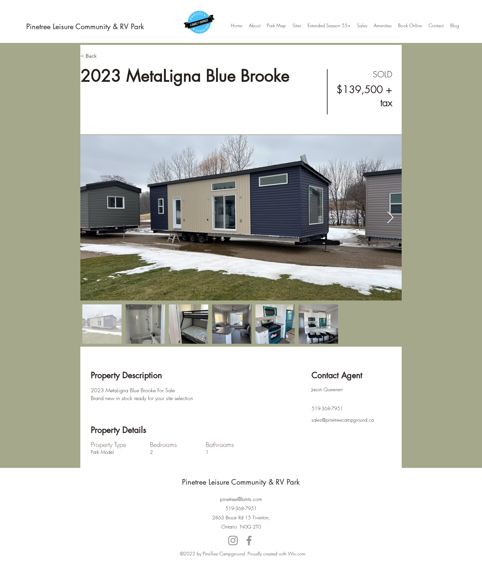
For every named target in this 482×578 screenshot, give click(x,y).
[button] (104, 56)
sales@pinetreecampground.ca (342, 420)
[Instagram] (233, 540)
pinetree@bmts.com (241, 499)
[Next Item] (390, 217)
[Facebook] (249, 540)
